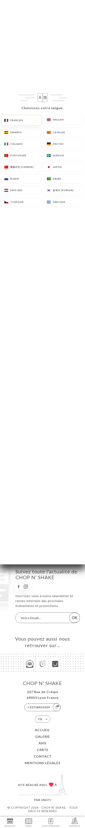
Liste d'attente (50, 825)
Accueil (42, 730)
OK (74, 617)
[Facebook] (18, 587)
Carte (42, 750)
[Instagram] (26, 587)
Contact (43, 756)
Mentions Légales (42, 763)
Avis (42, 743)
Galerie (42, 736)
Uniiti (46, 800)
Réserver (10, 825)
